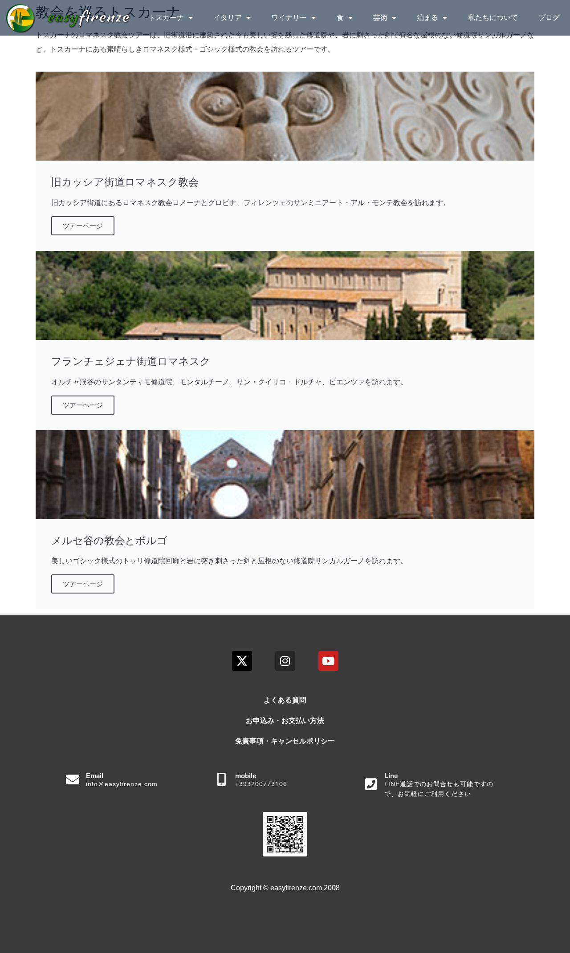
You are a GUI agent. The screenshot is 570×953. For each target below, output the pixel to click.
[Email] (72, 779)
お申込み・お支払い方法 (285, 720)
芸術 (380, 17)
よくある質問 (285, 700)
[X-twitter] (242, 661)
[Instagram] (285, 661)
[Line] (371, 784)
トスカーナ (166, 17)
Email (94, 775)
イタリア (227, 17)
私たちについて (493, 17)
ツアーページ (83, 226)
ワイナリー (289, 17)
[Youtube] (328, 661)
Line (391, 775)
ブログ (549, 17)
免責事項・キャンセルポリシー (285, 741)
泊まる (427, 17)
